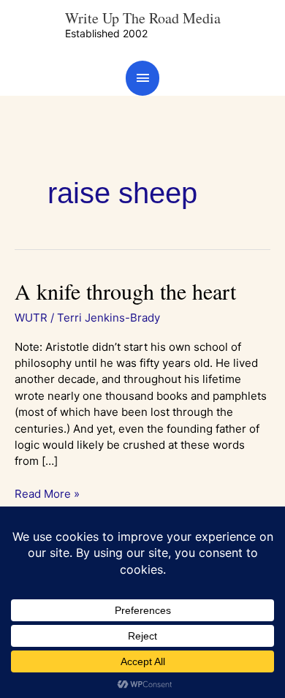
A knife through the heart (125, 291)
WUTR (31, 318)
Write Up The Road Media (143, 18)
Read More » (47, 493)
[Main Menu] (142, 78)
